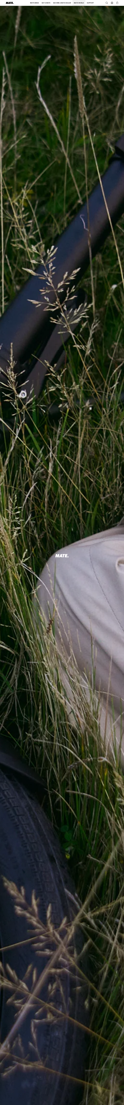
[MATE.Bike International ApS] (10, 3)
